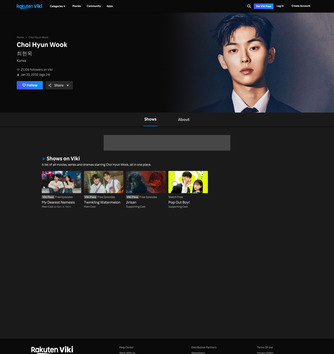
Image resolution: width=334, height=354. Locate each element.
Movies (76, 6)
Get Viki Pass (263, 6)
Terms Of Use (265, 347)
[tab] (150, 119)
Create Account (301, 5)
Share (58, 85)
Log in (280, 5)
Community (94, 6)
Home (20, 37)
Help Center (126, 347)
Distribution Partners (203, 347)
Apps (110, 6)
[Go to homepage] (29, 6)
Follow (32, 85)
